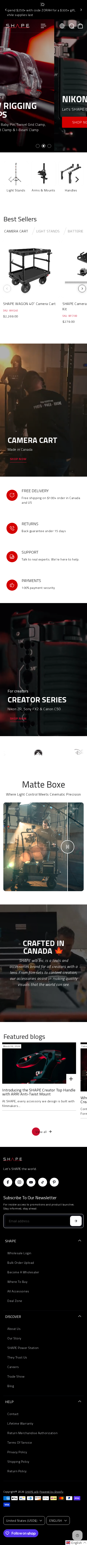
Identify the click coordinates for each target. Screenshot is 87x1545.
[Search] (71, 26)
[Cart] (80, 26)
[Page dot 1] (38, 146)
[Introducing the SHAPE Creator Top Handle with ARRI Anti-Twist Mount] (39, 1063)
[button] (76, 1542)
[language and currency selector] (62, 26)
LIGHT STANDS (48, 231)
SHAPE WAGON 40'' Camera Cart (29, 303)
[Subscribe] (76, 1221)
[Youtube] (31, 1182)
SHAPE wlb (32, 1492)
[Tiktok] (42, 1182)
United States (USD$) (21, 1520)
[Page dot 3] (49, 146)
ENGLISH (55, 1520)
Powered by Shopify (51, 1492)
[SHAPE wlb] (19, 25)
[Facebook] (7, 1182)
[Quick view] (55, 245)
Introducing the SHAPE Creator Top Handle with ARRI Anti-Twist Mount (38, 1092)
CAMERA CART (16, 231)
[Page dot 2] (43, 146)
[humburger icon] (43, 26)
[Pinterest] (54, 1182)
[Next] (81, 9)
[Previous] (6, 9)
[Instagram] (19, 1182)
